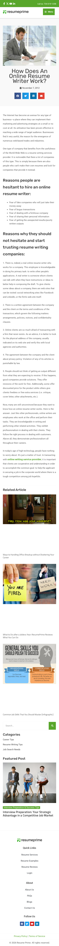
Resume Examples (29, 861)
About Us (29, 889)
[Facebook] (4, 3)
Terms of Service (37, 936)
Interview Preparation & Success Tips (21, 807)
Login (29, 873)
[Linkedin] (14, 3)
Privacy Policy (20, 936)
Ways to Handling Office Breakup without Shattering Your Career (28, 556)
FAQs (29, 896)
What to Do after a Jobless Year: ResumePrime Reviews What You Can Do (28, 636)
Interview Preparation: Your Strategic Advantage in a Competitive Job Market (28, 814)
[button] (17, 96)
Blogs (29, 902)
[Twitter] (7, 3)
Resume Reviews (29, 867)
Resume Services (29, 854)
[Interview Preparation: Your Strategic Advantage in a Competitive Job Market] (29, 782)
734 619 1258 (50, 4)
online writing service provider (24, 459)
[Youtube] (10, 3)
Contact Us (29, 908)
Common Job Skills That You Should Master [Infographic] (28, 714)
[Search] (52, 726)
